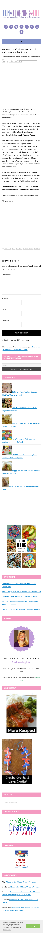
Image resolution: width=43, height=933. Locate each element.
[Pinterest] (22, 27)
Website (5, 320)
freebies (19, 249)
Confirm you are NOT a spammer (16, 340)
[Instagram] (16, 27)
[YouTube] (22, 32)
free (13, 249)
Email (4, 309)
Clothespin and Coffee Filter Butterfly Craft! (19, 596)
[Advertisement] (21, 86)
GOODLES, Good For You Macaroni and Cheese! (21, 609)
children (7, 249)
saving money (28, 249)
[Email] (6, 27)
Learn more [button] (7, 930)
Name (5, 299)
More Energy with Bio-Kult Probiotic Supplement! (21, 592)
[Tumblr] (32, 27)
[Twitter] (37, 27)
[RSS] (27, 27)
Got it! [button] (33, 926)
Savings (37, 249)
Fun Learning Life (21, 14)
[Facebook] (11, 27)
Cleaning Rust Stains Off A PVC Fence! (21, 882)
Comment (6, 274)
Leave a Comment (15, 62)
